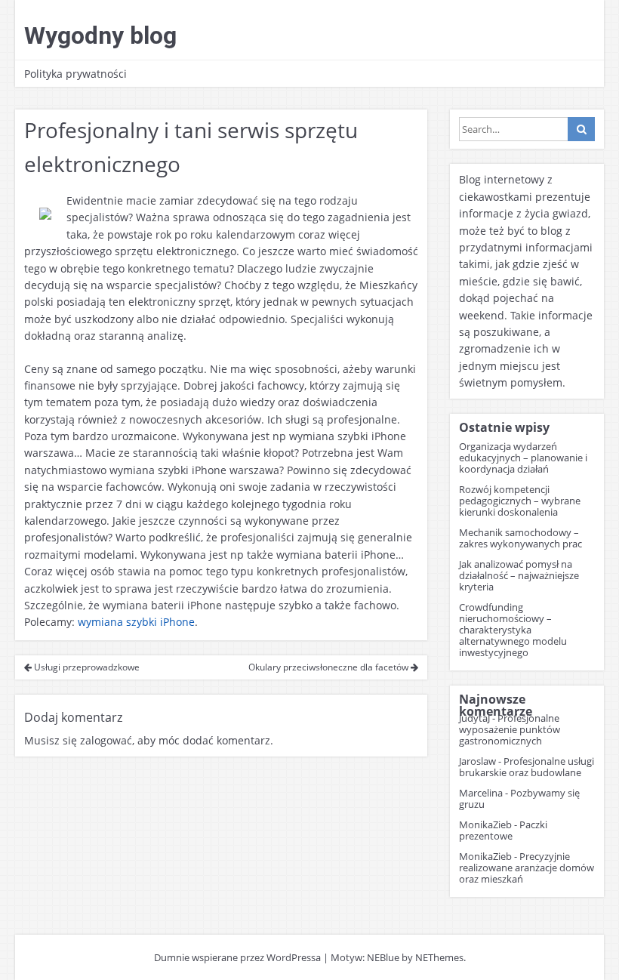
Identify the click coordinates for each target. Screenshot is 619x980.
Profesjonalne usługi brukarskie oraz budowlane (526, 766)
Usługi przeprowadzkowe (86, 667)
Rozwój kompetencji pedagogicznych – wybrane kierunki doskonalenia (520, 500)
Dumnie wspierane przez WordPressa (237, 957)
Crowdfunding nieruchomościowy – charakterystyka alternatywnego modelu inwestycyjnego (513, 629)
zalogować (106, 740)
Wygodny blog (100, 35)
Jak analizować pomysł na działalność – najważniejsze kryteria (519, 575)
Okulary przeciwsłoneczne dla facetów (329, 667)
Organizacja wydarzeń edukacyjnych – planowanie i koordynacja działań (523, 457)
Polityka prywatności (75, 73)
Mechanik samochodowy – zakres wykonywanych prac (520, 537)
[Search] (581, 129)
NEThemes (439, 957)
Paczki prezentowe (503, 830)
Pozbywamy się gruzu (519, 798)
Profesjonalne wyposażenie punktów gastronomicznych (509, 729)
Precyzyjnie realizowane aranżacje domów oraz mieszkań (526, 867)
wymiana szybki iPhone (136, 622)
